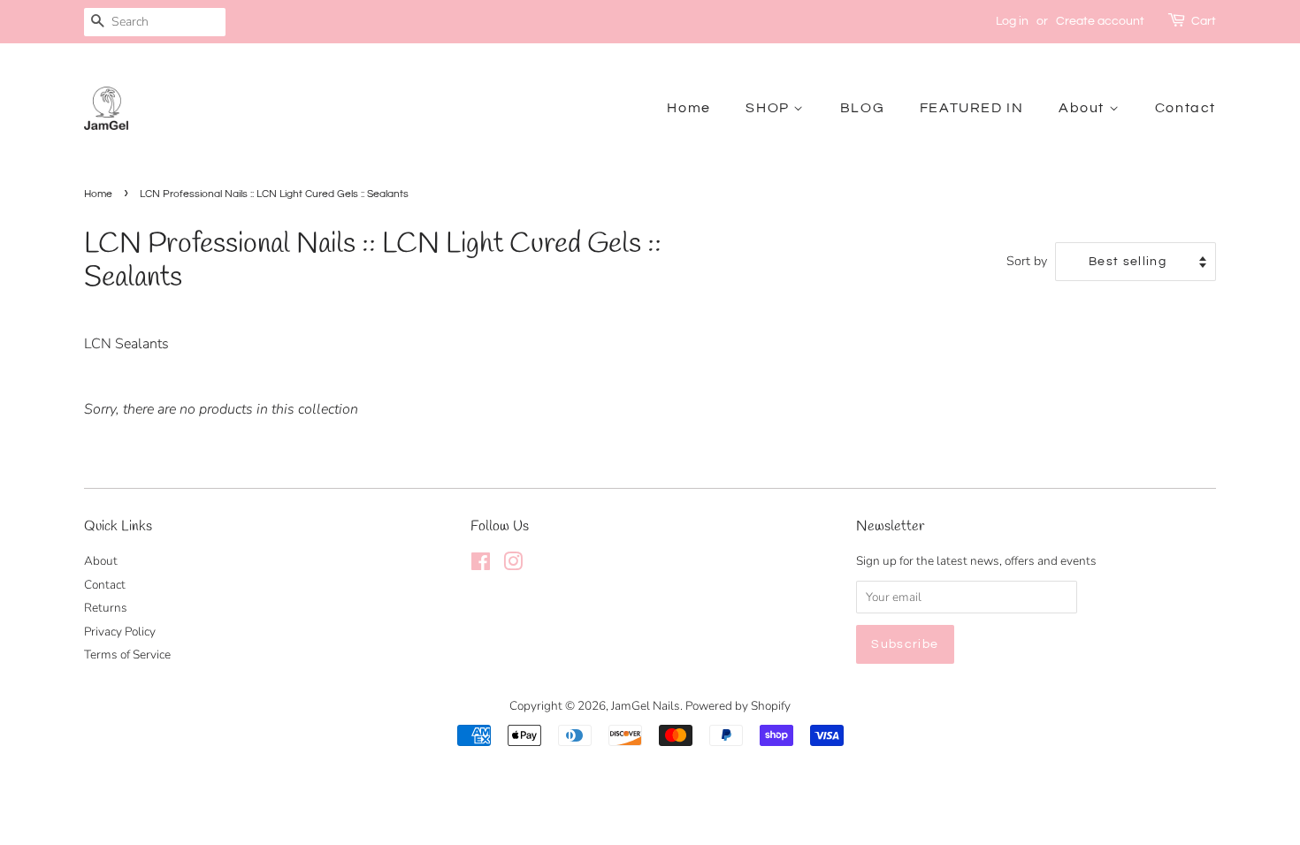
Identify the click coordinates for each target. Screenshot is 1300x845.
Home (688, 108)
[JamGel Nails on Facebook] (480, 565)
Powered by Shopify (738, 705)
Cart (1203, 21)
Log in (1012, 21)
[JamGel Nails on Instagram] (513, 565)
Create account (1100, 21)
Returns (105, 607)
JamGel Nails (645, 705)
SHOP (769, 108)
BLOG (862, 108)
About (1084, 108)
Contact (1185, 108)
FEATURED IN (972, 108)
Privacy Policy (120, 631)
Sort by (1026, 261)
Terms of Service (127, 654)
